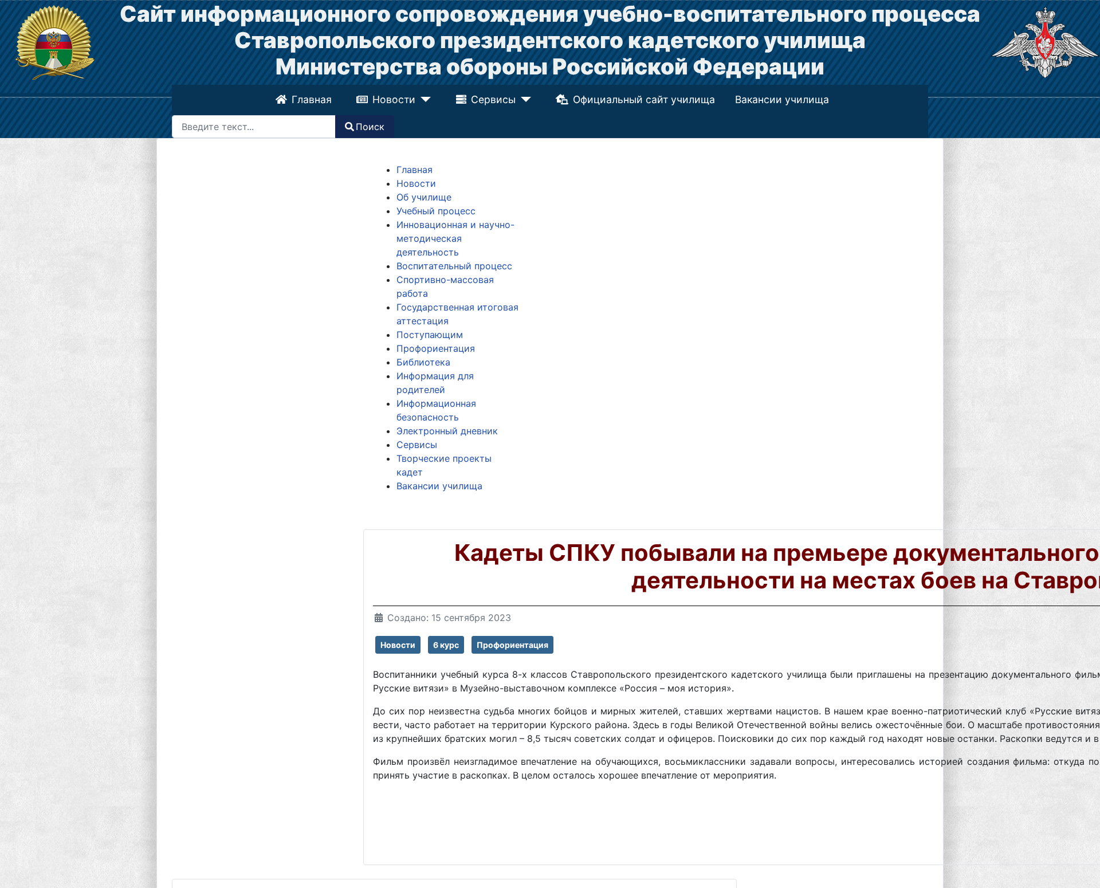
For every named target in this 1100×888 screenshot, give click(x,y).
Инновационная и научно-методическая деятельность (455, 238)
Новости (395, 99)
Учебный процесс (436, 211)
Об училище (423, 197)
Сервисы (493, 99)
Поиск (370, 126)
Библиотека (423, 362)
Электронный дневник (447, 431)
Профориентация (435, 348)
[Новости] (424, 99)
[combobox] (254, 126)
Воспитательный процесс (454, 266)
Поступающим (429, 334)
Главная (313, 99)
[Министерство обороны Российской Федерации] (1045, 41)
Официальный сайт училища (642, 99)
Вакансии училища (781, 99)
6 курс (446, 645)
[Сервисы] (523, 99)
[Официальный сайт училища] (55, 41)
